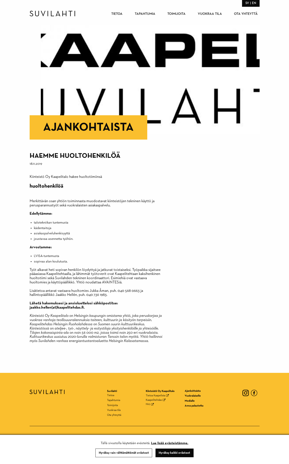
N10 (148, 404)
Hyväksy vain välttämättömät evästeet (124, 452)
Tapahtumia (145, 14)
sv (247, 3)
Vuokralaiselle (193, 395)
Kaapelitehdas (154, 400)
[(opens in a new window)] (245, 392)
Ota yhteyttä (246, 14)
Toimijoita (176, 14)
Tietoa (116, 14)
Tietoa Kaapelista (155, 395)
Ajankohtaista (88, 127)
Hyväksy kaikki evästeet (174, 452)
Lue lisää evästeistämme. (169, 443)
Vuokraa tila (210, 14)
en (254, 3)
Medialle (190, 400)
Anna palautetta (194, 405)
